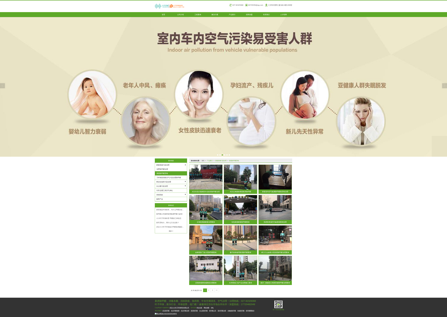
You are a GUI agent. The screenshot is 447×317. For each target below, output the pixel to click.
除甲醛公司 (212, 311)
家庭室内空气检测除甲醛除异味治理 (275, 192)
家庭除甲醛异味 (234, 160)
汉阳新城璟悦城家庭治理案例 (205, 283)
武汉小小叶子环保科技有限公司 (179, 308)
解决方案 (215, 14)
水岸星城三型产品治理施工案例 (240, 283)
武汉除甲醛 (166, 311)
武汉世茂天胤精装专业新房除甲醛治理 (206, 192)
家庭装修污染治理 (221, 160)
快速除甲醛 (240, 311)
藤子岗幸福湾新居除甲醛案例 (240, 252)
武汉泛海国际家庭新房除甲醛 (240, 192)
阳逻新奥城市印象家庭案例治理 (275, 222)
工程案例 (198, 14)
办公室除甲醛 (203, 311)
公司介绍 (180, 14)
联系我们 (266, 14)
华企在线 (199, 308)
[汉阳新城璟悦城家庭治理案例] (205, 268)
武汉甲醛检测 (175, 311)
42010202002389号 (167, 314)
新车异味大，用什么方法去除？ (167, 223)
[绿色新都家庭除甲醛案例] (240, 207)
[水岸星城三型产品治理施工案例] (240, 268)
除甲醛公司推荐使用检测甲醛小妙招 (169, 214)
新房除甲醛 (194, 311)
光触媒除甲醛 (232, 311)
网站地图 (206, 308)
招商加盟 (249, 14)
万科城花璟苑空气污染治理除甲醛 (168, 177)
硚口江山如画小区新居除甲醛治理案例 (275, 252)
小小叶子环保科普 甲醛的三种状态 (168, 218)
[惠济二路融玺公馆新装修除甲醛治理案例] (275, 268)
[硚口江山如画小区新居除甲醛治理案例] (275, 237)
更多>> (171, 231)
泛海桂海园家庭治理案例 (206, 222)
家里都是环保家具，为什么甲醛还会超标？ (171, 210)
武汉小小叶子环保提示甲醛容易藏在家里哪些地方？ (171, 227)
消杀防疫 (159, 195)
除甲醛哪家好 (250, 311)
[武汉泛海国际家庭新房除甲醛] (240, 177)
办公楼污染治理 (162, 186)
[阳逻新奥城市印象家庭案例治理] (275, 207)
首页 (163, 14)
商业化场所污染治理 (163, 182)
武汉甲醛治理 (185, 311)
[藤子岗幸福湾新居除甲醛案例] (240, 237)
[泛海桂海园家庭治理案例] (205, 207)
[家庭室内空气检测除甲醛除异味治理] (275, 177)
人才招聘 (283, 14)
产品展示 (232, 14)
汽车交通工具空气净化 (164, 190)
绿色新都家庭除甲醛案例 (240, 222)
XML (212, 308)
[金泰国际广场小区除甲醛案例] (205, 237)
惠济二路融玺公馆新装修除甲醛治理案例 (275, 283)
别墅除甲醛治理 (162, 169)
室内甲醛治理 (222, 311)
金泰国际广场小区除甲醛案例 (205, 252)
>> (216, 290)
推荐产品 (159, 199)
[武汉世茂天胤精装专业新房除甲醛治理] (205, 177)
